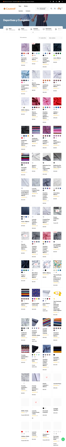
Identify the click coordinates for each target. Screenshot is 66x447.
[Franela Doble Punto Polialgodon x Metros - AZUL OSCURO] (26, 80)
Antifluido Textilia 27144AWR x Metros (46, 60)
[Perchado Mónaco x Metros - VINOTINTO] (28, 53)
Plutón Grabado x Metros (45, 385)
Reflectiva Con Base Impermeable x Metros (47, 168)
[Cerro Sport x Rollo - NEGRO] (47, 298)
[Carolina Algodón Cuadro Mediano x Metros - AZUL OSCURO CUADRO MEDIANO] (39, 241)
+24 (56, 55)
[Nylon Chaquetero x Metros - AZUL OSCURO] (54, 136)
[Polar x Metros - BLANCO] (28, 217)
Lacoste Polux (57, 383)
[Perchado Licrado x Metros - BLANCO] (24, 163)
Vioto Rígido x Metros (25, 304)
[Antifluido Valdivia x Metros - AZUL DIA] (22, 328)
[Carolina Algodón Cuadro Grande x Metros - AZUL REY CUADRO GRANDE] (43, 354)
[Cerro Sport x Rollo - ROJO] (49, 298)
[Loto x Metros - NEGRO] (58, 53)
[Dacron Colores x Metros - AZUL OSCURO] (32, 107)
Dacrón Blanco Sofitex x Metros (36, 84)
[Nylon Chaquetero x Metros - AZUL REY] (56, 136)
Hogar (22, 28)
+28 (45, 82)
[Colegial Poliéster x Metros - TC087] (43, 138)
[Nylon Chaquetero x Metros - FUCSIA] (60, 136)
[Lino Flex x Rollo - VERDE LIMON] (34, 354)
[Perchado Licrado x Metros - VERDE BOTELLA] (22, 165)
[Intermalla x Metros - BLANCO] (54, 188)
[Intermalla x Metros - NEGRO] (56, 188)
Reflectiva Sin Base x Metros (57, 166)
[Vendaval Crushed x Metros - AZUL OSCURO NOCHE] (60, 328)
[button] (20, 6)
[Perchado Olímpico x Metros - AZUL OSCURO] (54, 354)
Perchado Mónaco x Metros (24, 59)
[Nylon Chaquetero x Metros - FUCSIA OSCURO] (54, 138)
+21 (24, 82)
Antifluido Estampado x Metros (35, 140)
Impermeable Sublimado (35, 304)
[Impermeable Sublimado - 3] (37, 298)
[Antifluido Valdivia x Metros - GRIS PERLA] (28, 328)
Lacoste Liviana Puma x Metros (35, 190)
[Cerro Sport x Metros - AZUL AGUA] (56, 80)
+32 (24, 55)
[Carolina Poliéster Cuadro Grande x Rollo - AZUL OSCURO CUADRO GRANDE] (32, 328)
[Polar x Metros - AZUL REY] (26, 217)
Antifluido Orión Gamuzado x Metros (24, 143)
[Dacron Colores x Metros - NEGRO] (34, 107)
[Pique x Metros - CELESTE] (28, 270)
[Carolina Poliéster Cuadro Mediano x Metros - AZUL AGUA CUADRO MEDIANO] (45, 107)
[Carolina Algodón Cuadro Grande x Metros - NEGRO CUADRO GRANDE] (43, 357)
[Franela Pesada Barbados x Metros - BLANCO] (32, 383)
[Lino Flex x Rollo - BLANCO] (37, 354)
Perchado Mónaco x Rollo (56, 438)
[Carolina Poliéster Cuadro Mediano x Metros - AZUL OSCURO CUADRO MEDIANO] (47, 107)
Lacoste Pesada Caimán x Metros (34, 222)
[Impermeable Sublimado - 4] (39, 298)
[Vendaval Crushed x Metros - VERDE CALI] (54, 330)
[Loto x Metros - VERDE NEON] (54, 55)
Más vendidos (52, 37)
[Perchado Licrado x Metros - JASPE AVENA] (28, 163)
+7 (56, 330)
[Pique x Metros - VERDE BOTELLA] (26, 270)
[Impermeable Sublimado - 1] (32, 298)
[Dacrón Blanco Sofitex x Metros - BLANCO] (32, 80)
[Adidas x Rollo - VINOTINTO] (26, 431)
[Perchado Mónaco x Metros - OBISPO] (22, 53)
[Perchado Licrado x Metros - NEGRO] (22, 163)
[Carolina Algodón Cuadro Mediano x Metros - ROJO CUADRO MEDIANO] (32, 244)
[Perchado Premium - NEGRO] (43, 408)
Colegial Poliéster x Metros (46, 142)
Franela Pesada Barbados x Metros (35, 388)
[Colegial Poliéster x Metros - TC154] (47, 136)
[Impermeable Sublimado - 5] (32, 301)
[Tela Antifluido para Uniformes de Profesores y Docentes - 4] (60, 270)
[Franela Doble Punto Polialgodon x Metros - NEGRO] (24, 80)
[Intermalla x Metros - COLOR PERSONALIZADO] (54, 190)
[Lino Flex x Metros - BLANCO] (34, 53)
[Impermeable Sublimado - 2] (34, 298)
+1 (45, 356)
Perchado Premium (45, 411)
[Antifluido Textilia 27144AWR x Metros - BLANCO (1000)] (43, 53)
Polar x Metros (25, 221)
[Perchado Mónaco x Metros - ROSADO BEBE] (26, 53)
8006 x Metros (25, 110)
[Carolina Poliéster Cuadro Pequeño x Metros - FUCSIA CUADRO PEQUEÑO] (49, 241)
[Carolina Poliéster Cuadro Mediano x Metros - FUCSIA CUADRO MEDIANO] (49, 107)
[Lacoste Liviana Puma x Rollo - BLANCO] (32, 408)
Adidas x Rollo (25, 436)
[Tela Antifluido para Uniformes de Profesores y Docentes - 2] (56, 270)
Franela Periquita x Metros (24, 387)
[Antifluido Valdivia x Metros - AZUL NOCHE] (24, 328)
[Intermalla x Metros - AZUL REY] (60, 188)
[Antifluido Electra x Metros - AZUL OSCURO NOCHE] (47, 80)
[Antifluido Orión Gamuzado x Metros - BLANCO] (22, 136)
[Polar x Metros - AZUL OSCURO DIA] (22, 219)
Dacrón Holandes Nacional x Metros (24, 247)
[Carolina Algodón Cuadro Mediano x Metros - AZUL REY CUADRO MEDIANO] (32, 241)
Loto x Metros (57, 58)
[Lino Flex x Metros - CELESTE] (37, 53)
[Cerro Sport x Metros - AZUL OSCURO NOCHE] (54, 82)
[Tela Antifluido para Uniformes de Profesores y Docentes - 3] (58, 270)
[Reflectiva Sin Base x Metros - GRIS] (54, 163)
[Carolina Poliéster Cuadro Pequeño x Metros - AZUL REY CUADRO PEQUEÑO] (47, 241)
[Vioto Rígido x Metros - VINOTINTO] (28, 298)
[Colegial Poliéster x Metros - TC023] (49, 136)
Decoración (48, 28)
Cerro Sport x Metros (57, 85)
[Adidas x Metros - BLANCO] (54, 109)
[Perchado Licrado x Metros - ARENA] (26, 163)
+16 (56, 82)
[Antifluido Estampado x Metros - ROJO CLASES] (32, 136)
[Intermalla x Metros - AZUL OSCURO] (58, 188)
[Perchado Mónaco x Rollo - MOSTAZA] (56, 431)
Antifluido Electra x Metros (45, 86)
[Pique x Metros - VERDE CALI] (24, 270)
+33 (34, 55)
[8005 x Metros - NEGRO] (45, 270)
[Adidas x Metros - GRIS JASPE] (54, 107)
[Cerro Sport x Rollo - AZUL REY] (43, 301)
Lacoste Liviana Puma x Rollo (35, 412)
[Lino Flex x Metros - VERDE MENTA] (39, 53)
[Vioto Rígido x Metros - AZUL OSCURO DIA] (22, 298)
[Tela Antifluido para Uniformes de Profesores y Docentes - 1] (54, 270)
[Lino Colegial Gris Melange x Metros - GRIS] (54, 241)
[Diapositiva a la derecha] (59, 29)
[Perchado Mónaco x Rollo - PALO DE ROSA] (54, 431)
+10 (45, 109)
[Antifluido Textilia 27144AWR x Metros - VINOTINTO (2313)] (49, 53)
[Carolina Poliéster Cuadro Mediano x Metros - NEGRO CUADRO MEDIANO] (43, 109)
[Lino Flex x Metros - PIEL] (32, 55)
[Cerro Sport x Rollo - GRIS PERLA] (45, 298)
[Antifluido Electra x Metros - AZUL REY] (49, 80)
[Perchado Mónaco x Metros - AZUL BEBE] (22, 55)
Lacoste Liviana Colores (34, 433)
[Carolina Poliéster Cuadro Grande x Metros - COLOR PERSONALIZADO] (43, 190)
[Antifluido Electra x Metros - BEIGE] (43, 82)
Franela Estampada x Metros (24, 356)
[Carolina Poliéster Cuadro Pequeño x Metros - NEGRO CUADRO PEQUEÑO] (43, 244)
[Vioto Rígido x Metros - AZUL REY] (24, 298)
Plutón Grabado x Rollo (56, 219)
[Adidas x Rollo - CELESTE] (22, 433)
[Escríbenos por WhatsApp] (63, 439)
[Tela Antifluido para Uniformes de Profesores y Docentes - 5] (54, 272)
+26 (45, 55)
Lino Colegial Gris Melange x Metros (57, 246)
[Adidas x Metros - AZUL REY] (58, 107)
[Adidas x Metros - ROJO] (60, 107)
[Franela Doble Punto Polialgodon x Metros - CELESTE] (28, 80)
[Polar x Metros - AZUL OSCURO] (22, 217)
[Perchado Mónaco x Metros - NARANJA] (24, 53)
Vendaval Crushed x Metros (56, 334)
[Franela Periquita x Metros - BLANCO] (22, 383)
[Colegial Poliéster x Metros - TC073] (43, 136)
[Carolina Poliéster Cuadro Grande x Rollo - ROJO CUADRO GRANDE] (39, 328)
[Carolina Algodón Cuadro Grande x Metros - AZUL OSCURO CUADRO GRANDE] (47, 354)
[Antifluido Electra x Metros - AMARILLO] (43, 80)
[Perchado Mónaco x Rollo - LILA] (58, 431)
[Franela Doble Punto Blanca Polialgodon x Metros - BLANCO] (22, 188)
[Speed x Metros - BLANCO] (32, 163)
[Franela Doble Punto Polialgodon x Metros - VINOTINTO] (22, 80)
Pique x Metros (23, 275)
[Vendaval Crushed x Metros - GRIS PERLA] (58, 328)
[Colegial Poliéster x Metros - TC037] (45, 136)
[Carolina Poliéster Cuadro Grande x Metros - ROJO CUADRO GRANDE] (49, 188)
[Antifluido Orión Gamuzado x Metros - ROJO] (22, 138)
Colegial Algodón (55, 409)
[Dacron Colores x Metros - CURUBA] (32, 109)
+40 (56, 272)
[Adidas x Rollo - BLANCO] (24, 431)
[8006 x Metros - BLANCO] (22, 107)
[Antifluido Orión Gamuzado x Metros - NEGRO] (24, 136)
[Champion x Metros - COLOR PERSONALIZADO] (45, 431)
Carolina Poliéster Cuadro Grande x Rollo (36, 333)
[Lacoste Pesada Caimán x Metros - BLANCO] (32, 217)
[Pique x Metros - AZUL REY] (22, 270)
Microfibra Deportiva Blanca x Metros (35, 275)
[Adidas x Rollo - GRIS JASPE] (28, 431)
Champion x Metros (46, 435)
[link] (18, 1)
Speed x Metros (34, 166)
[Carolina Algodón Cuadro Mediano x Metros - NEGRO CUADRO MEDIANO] (37, 241)
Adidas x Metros (55, 112)
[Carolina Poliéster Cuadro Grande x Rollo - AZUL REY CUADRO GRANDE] (37, 328)
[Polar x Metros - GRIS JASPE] (24, 217)
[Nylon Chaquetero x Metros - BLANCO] (58, 136)
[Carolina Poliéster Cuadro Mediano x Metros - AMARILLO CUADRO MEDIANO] (43, 107)
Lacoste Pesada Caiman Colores (45, 331)
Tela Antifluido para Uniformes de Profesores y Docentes (57, 278)
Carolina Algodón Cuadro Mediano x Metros (35, 249)
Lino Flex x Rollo (35, 360)
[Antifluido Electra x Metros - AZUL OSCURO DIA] (45, 80)
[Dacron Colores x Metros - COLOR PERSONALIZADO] (39, 107)
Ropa (10, 28)
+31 (56, 433)
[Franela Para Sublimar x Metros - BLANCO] (43, 217)
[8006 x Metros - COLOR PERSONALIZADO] (24, 107)
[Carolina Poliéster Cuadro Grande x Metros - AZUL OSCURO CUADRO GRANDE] (43, 188)
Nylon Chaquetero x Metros (57, 142)
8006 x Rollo (24, 411)
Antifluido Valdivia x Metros (24, 334)
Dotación (35, 28)
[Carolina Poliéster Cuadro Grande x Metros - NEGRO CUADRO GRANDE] (45, 188)
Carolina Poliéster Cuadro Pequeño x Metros (46, 249)
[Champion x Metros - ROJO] (47, 431)
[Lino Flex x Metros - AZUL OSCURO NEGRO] (32, 53)
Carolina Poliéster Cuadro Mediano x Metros (45, 115)
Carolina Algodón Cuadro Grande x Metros (45, 362)
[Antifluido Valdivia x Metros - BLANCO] (26, 328)
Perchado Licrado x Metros (24, 169)
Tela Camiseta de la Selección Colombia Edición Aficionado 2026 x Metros (57, 306)
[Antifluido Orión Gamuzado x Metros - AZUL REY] (26, 136)
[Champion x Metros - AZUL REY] (49, 431)
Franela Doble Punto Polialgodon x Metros (25, 87)
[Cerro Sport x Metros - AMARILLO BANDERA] (54, 80)
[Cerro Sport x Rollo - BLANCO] (43, 298)
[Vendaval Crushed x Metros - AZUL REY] (54, 328)
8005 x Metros (47, 273)
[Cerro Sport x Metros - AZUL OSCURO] (58, 80)
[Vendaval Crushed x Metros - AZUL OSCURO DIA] (56, 328)
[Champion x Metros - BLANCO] (43, 431)
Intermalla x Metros (56, 193)
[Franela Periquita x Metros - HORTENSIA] (24, 383)
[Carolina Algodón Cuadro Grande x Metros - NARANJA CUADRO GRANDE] (49, 354)
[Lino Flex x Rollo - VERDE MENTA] (39, 354)
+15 (45, 300)
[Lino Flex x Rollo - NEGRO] (32, 354)
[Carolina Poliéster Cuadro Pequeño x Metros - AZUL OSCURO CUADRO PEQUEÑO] (45, 241)
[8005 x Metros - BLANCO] (43, 270)
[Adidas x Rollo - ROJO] (22, 431)
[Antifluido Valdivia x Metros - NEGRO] (22, 330)
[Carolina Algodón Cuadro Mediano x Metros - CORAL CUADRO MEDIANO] (34, 241)
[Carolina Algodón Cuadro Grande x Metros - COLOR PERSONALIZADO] (45, 354)
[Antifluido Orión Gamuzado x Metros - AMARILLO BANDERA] (28, 136)
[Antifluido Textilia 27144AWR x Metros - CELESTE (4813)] (45, 53)
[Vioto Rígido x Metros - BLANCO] (22, 301)
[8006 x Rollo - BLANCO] (22, 408)
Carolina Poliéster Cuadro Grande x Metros (45, 196)
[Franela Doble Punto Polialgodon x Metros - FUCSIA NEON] (22, 82)
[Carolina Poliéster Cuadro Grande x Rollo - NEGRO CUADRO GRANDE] (34, 328)
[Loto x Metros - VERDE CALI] (60, 53)
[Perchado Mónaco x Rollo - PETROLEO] (60, 431)
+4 (34, 243)
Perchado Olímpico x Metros (56, 359)
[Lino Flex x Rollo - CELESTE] (32, 357)
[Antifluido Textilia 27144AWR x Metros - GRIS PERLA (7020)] (47, 53)
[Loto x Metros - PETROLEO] (56, 53)
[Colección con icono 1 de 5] (33, 32)
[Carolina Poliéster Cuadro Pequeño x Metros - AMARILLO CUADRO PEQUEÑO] (43, 241)
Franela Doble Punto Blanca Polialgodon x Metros (25, 193)
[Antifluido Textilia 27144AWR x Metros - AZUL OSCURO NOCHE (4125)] (43, 55)
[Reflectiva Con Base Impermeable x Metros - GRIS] (43, 163)
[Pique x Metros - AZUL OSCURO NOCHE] (22, 272)
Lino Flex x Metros (35, 58)
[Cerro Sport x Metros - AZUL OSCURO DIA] (60, 80)
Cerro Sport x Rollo (46, 304)
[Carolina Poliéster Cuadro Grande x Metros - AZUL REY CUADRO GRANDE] (47, 188)
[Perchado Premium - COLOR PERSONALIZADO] (45, 408)
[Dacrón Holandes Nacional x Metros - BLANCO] (22, 241)
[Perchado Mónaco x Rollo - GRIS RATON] (54, 433)
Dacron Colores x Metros (34, 113)
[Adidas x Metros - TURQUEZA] (56, 107)
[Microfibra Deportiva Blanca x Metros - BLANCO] (32, 270)
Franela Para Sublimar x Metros (46, 221)
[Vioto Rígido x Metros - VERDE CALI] (26, 298)
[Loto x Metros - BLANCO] (54, 53)
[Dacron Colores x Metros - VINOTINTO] (37, 107)
